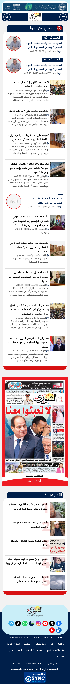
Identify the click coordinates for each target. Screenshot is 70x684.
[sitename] (35, 611)
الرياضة (61, 643)
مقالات (61, 656)
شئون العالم (13, 643)
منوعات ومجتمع (56, 649)
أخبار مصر (47, 637)
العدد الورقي (15, 649)
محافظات (40, 643)
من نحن (52, 663)
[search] (7, 17)
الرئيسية (61, 637)
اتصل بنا (17, 663)
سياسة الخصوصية (35, 663)
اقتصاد (27, 643)
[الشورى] (35, 17)
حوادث (35, 637)
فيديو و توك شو (34, 649)
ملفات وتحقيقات (19, 637)
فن (51, 643)
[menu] (63, 17)
